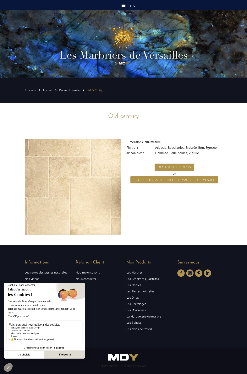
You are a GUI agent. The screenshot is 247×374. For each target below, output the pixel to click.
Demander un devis (174, 167)
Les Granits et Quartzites (142, 279)
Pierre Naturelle (69, 90)
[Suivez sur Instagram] (190, 273)
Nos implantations (88, 272)
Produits (30, 90)
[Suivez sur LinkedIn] (207, 273)
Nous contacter (86, 279)
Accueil (47, 90)
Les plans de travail (139, 329)
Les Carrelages (136, 304)
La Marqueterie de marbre (143, 316)
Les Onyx (132, 297)
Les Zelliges (133, 322)
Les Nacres (133, 285)
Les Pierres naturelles (140, 291)
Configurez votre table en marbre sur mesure (174, 180)
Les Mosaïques (136, 310)
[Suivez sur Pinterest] (198, 273)
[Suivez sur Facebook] (181, 273)
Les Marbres (134, 272)
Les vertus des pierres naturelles (46, 272)
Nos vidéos (32, 279)
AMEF (79, 285)
